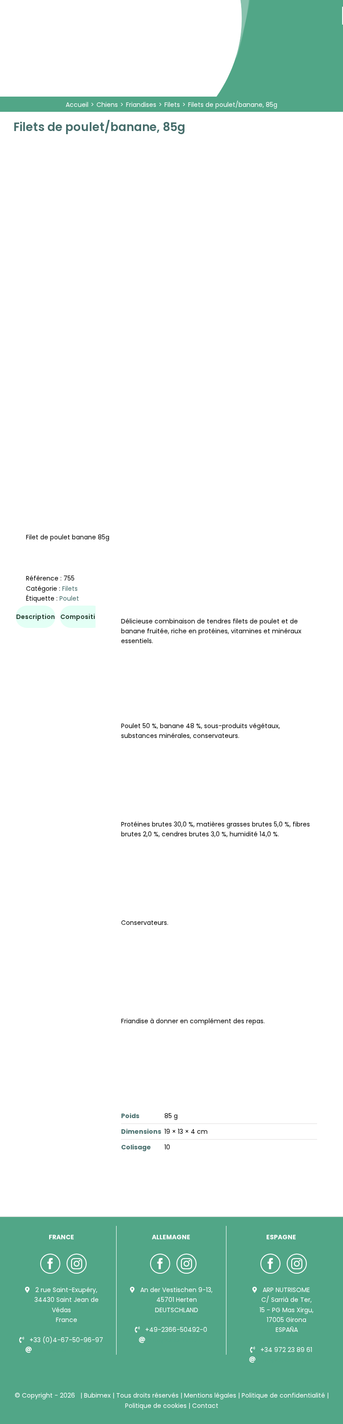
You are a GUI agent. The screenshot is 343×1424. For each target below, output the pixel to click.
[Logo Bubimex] (94, 9)
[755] (171, 301)
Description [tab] (35, 616)
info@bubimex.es (286, 1359)
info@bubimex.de (176, 1339)
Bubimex (97, 1395)
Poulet (69, 598)
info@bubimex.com (66, 1349)
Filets (70, 588)
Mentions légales (210, 1395)
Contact (204, 1405)
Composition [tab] (82, 616)
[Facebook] (50, 1264)
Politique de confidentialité (283, 1395)
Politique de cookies (156, 1405)
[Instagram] (77, 1264)
